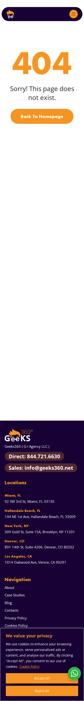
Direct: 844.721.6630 (34, 456)
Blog (8, 602)
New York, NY (17, 526)
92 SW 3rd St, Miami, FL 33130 (29, 501)
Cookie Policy (29, 666)
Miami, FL (13, 495)
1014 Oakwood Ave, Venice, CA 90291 (35, 562)
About (9, 587)
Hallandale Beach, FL (22, 510)
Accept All (42, 678)
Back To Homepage (42, 116)
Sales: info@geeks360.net (41, 467)
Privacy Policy (16, 618)
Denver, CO (14, 541)
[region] (42, 664)
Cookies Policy (16, 625)
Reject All (42, 691)
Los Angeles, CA (18, 556)
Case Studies (15, 595)
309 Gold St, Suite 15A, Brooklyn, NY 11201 (40, 531)
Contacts (11, 610)
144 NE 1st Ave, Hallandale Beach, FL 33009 (40, 516)
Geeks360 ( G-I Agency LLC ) (27, 446)
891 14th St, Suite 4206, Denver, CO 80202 (39, 547)
